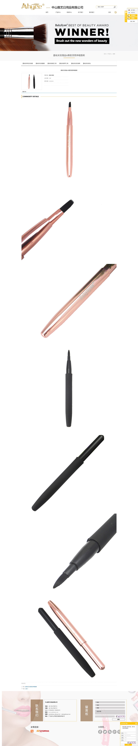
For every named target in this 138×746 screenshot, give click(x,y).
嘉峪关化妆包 (87, 63)
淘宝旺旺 (133, 12)
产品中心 (58, 12)
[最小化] (136, 723)
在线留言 (133, 15)
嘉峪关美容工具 (52, 63)
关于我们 (80, 12)
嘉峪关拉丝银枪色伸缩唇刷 (31, 686)
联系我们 (91, 12)
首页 (47, 12)
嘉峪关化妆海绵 (75, 63)
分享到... (133, 18)
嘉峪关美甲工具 (63, 63)
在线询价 (48, 88)
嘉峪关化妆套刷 (40, 63)
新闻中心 (69, 12)
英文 (109, 12)
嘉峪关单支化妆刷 (28, 63)
